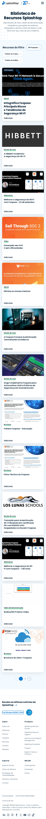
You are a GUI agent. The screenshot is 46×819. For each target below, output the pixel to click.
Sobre (4, 721)
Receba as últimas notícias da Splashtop (19, 703)
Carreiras (5, 738)
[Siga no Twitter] (21, 815)
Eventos (5, 734)
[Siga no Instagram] (8, 815)
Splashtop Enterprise (32, 744)
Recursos (5, 742)
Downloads (29, 769)
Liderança (5, 730)
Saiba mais (8, 118)
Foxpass (27, 748)
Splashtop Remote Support (31, 733)
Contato (5, 746)
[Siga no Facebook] (16, 815)
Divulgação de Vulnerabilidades (8, 774)
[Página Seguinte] (29, 679)
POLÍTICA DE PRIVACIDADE (25, 796)
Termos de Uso (7, 801)
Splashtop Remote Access (31, 727)
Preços (27, 773)
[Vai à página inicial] (10, 3)
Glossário (5, 749)
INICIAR (28, 760)
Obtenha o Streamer (10, 779)
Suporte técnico (8, 765)
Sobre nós (6, 726)
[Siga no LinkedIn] (4, 815)
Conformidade (7, 796)
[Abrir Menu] (42, 3)
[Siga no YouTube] (25, 815)
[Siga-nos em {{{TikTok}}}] (33, 815)
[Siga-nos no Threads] (12, 815)
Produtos (29, 721)
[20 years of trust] (25, 3)
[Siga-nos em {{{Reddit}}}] (29, 815)
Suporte (5, 760)
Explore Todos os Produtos (31, 753)
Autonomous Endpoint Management (33, 739)
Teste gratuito (30, 765)
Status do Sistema (9, 769)
